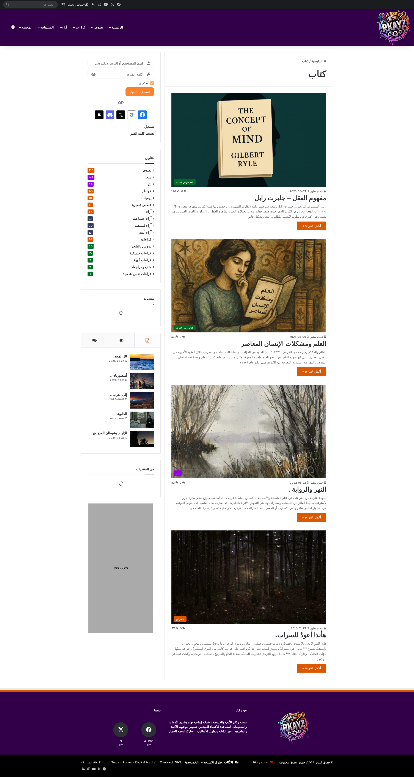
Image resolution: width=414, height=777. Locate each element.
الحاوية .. (121, 497)
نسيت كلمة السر (142, 133)
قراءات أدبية (142, 260)
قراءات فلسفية (140, 253)
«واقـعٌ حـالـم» (118, 568)
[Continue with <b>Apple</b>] (99, 114)
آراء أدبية (145, 232)
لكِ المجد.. (120, 439)
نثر (149, 184)
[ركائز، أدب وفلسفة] (393, 27)
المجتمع (27, 27)
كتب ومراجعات (140, 267)
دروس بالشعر (141, 246)
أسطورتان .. (118, 459)
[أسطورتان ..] (142, 465)
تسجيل (149, 127)
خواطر (146, 191)
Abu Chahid (121, 607)
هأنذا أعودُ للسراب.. (300, 635)
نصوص (98, 27)
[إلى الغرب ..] (142, 484)
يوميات (146, 198)
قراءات (80, 27)
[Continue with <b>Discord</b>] (110, 114)
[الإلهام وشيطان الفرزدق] (142, 522)
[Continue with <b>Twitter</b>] (120, 114)
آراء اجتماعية (142, 219)
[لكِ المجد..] (142, 445)
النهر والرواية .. (306, 489)
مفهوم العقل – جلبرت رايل (290, 198)
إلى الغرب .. (118, 478)
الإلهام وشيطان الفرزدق (110, 516)
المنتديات (47, 27)
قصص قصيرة (141, 205)
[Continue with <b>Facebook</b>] (142, 114)
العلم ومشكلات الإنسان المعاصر (283, 343)
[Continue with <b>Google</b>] (131, 114)
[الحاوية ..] (142, 503)
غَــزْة (125, 586)
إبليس (125, 603)
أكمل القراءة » (311, 226)
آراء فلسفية (143, 225)
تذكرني (143, 83)
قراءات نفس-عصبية (137, 274)
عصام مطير (316, 191)
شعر (148, 177)
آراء (64, 27)
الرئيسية (117, 27)
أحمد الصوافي (122, 572)
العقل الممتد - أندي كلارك (113, 638)
